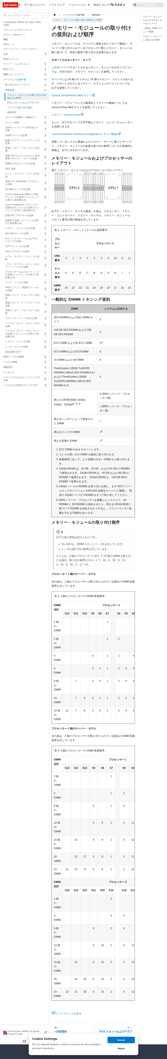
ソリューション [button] (78, 4)
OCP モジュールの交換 (17, 246)
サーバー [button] (12, 4)
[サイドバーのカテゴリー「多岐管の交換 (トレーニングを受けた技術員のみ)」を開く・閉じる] (45, 222)
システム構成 (10, 362)
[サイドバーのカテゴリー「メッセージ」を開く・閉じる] (45, 372)
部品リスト (9, 69)
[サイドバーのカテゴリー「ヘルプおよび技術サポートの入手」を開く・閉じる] (45, 385)
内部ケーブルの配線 (13, 356)
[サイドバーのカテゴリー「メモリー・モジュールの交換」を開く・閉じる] (45, 228)
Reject (121, 1048)
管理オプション (11, 59)
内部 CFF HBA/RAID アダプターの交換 (21, 183)
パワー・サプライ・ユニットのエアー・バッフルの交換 (22, 265)
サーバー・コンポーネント (17, 64)
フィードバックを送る (68, 1013)
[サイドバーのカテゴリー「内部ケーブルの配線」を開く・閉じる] (45, 356)
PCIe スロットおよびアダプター (23, 102)
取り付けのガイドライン (17, 84)
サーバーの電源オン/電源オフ (20, 117)
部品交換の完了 (13, 351)
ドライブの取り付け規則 (19, 107)
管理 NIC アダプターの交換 (19, 215)
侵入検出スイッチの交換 (17, 189)
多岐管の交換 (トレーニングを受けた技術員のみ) (22, 222)
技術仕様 (64, 71)
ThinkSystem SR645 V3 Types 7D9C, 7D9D (22, 23)
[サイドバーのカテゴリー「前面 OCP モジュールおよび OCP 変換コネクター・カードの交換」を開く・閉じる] (45, 157)
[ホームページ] (55, 14)
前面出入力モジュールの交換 (20, 163)
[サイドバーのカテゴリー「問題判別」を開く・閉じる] (45, 367)
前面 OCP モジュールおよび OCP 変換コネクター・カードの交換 (22, 157)
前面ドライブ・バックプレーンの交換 (22, 142)
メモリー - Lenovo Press (66, 114)
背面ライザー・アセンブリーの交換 (22, 312)
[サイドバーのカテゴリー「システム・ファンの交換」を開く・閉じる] (45, 341)
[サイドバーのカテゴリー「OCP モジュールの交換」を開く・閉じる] (45, 246)
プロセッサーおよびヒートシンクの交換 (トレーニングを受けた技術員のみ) (22, 274)
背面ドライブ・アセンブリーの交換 (22, 296)
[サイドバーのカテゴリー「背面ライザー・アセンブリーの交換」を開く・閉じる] (45, 312)
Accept (121, 1040)
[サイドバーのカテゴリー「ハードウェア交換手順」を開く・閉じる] (45, 79)
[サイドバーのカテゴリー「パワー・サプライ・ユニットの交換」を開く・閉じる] (45, 258)
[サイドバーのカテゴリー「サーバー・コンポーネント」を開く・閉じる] (45, 64)
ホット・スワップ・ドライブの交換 (22, 175)
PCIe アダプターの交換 (17, 251)
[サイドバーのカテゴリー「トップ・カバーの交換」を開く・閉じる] (45, 346)
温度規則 (11, 112)
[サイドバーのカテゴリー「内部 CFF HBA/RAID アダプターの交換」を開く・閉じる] (45, 183)
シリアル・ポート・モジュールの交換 (22, 324)
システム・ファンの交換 (17, 341)
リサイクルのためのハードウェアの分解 (21, 379)
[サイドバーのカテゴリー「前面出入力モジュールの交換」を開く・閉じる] (45, 163)
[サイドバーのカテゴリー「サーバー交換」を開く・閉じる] (45, 122)
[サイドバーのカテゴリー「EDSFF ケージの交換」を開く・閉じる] (45, 135)
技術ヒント (9, 44)
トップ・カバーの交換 (16, 346)
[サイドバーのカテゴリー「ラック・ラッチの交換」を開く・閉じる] (45, 282)
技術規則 (9, 90)
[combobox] (8, 15)
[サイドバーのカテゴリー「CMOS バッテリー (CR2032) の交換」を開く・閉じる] (45, 129)
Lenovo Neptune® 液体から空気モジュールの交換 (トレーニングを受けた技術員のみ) (22, 197)
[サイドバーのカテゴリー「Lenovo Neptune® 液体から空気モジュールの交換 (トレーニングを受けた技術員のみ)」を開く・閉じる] (45, 197)
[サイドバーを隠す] (24, 1041)
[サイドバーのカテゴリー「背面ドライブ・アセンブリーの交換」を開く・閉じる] (45, 296)
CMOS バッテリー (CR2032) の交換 (21, 129)
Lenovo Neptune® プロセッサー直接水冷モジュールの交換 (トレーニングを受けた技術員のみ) (22, 207)
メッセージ (9, 372)
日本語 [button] (118, 4)
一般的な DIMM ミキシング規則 (153, 30)
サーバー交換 (12, 122)
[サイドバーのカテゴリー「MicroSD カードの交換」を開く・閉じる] (45, 233)
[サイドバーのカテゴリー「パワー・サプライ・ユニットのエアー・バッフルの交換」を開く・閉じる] (45, 265)
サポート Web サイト (14, 34)
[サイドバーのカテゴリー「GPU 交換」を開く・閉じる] (45, 168)
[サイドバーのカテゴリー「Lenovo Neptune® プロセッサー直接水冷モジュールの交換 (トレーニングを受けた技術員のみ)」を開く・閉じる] (45, 207)
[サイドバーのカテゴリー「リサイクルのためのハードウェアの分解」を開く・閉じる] (45, 379)
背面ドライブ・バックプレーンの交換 (22, 304)
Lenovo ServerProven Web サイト (71, 95)
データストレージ (34, 4)
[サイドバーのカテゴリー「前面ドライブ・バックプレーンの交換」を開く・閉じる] (45, 142)
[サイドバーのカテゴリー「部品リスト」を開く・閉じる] (45, 69)
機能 (5, 39)
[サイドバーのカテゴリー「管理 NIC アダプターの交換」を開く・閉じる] (45, 215)
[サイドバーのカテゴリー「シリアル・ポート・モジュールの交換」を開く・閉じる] (45, 324)
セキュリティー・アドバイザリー (20, 49)
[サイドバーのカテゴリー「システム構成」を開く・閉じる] (45, 362)
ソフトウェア (57, 4)
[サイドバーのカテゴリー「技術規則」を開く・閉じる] (45, 90)
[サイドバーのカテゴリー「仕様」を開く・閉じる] (45, 54)
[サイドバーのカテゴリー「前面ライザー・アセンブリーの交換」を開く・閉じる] (45, 149)
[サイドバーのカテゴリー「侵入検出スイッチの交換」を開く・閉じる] (45, 189)
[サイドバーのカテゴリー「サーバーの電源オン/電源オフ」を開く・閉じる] (45, 117)
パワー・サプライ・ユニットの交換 (22, 258)
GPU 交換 (10, 168)
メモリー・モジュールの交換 (20, 228)
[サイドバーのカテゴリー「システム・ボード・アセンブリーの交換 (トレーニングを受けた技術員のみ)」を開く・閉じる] (45, 333)
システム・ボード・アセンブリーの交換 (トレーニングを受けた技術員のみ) (22, 333)
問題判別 (7, 367)
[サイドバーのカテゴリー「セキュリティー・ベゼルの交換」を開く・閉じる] (45, 318)
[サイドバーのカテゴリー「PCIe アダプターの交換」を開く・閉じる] (45, 251)
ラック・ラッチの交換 (16, 282)
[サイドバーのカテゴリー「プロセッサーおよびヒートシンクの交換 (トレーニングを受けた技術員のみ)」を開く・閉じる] (45, 274)
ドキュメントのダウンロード (18, 29)
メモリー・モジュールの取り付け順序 (152, 38)
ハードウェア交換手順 (14, 79)
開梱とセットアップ (13, 74)
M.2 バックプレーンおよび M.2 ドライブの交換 (21, 240)
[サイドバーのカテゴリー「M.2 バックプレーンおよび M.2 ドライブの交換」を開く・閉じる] (45, 240)
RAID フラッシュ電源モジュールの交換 (22, 289)
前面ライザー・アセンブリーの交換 (22, 149)
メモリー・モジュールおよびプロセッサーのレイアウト (152, 20)
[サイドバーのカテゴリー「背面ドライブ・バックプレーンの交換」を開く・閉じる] (45, 304)
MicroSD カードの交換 (16, 233)
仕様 (5, 54)
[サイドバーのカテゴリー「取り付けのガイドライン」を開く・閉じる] (45, 84)
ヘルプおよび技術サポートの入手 (20, 385)
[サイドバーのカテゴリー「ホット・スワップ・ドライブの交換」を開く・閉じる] (45, 175)
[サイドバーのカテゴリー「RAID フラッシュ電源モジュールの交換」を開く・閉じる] (45, 289)
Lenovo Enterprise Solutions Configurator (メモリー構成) (84, 134)
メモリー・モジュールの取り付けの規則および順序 (26, 96)
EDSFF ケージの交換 (16, 135)
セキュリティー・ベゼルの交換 (21, 318)
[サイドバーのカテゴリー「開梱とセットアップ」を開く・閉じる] (45, 74)
